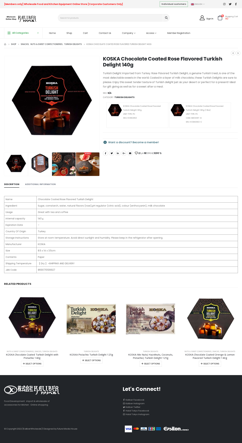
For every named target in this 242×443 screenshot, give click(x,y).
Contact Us (105, 33)
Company (127, 33)
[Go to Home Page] (5, 44)
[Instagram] (224, 4)
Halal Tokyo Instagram (137, 414)
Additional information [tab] (40, 184)
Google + (124, 153)
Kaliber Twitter (132, 407)
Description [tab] (11, 184)
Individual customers (173, 4)
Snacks (38, 351)
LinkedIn (118, 153)
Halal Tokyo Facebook (137, 410)
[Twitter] (230, 4)
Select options (33, 363)
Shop (69, 33)
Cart (85, 33)
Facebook (105, 153)
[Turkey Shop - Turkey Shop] (20, 18)
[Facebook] (236, 4)
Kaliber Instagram (135, 403)
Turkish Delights (124, 97)
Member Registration (178, 33)
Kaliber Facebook (134, 399)
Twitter (111, 153)
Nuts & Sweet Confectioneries (20, 351)
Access (150, 33)
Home (52, 33)
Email (130, 153)
